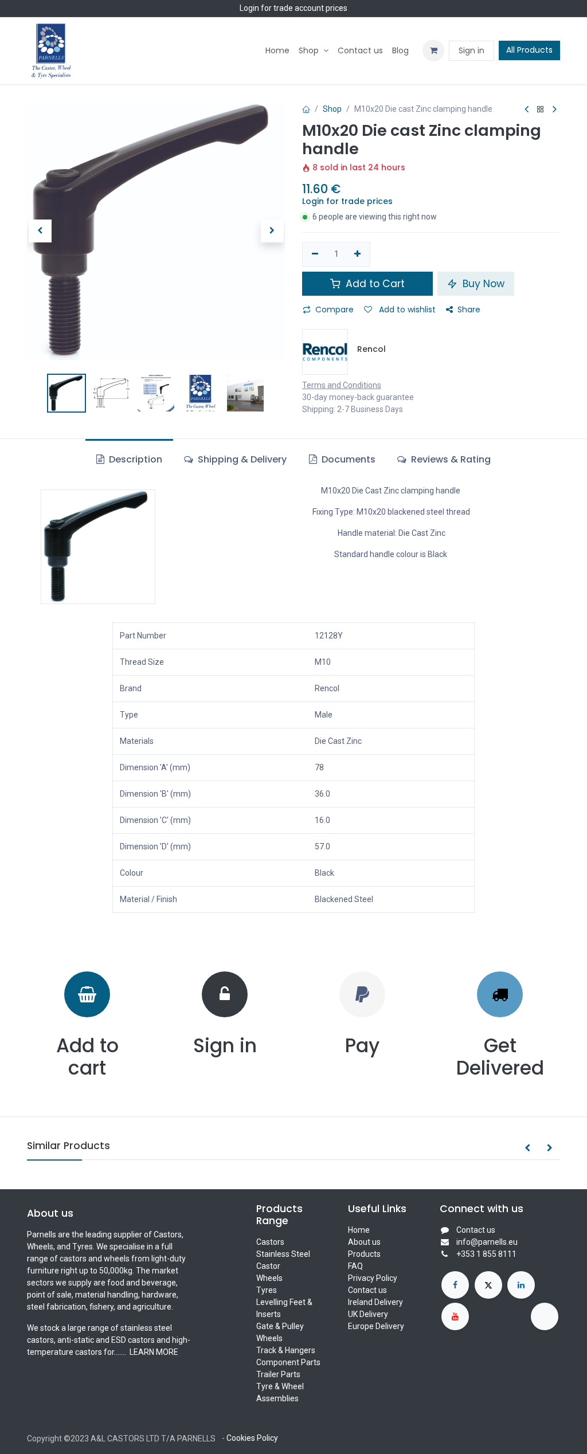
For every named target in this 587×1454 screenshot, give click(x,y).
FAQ (355, 1266)
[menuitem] (277, 50)
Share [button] (468, 309)
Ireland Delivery (375, 1302)
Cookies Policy (252, 1438)
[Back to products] (540, 110)
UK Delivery (368, 1314)
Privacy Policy (372, 1278)
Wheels (269, 1278)
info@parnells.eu (487, 1242)
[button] (40, 231)
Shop (332, 108)
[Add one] (358, 254)
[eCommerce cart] (433, 50)
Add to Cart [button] (374, 284)
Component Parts (288, 1362)
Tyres (266, 1290)
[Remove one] (315, 254)
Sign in (471, 50)
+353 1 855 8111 (486, 1254)
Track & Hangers (285, 1350)
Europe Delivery (376, 1326)
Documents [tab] (347, 459)
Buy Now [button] (482, 284)
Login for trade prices (347, 201)
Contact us (367, 1290)
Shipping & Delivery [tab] (241, 459)
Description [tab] (134, 459)
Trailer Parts (278, 1374)
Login (249, 8)
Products (364, 1254)
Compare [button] (334, 309)
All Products (529, 50)
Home (359, 1229)
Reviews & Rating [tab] (450, 459)
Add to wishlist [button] (406, 309)
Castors (270, 1242)
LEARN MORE (153, 1352)
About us (364, 1242)
